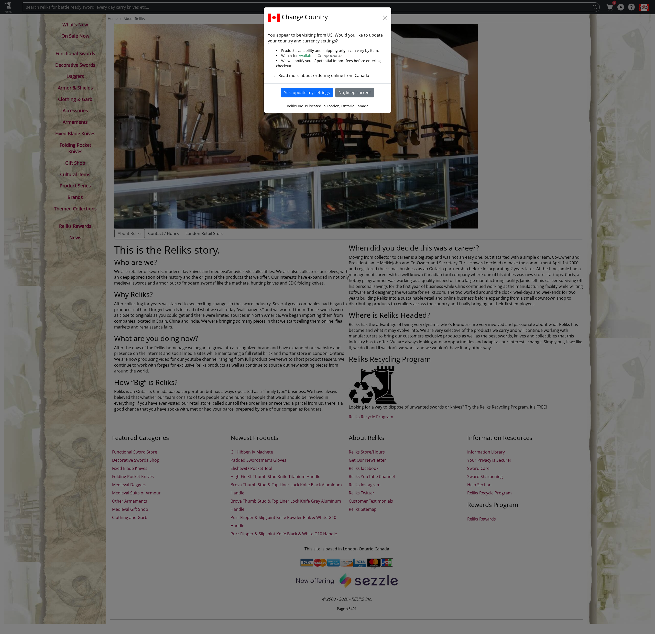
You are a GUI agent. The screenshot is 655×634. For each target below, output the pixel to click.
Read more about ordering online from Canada (323, 75)
